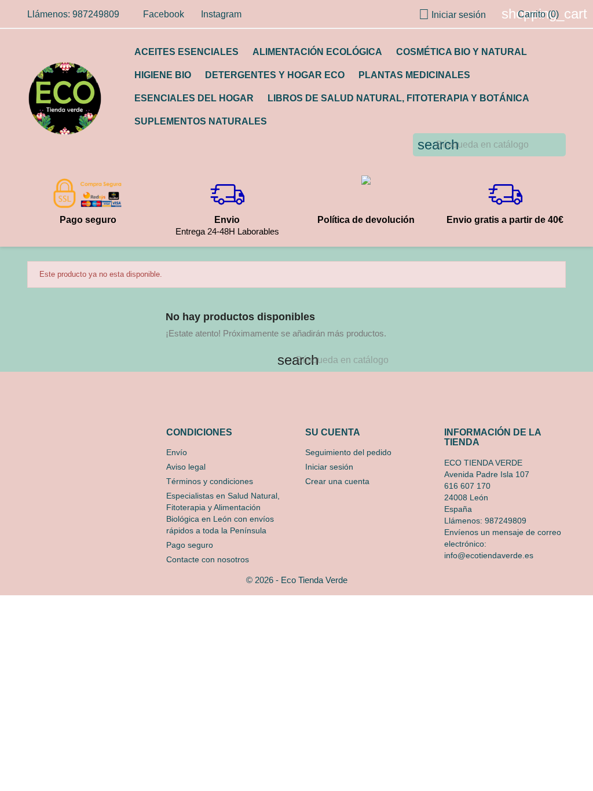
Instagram (221, 14)
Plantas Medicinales (414, 75)
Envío (176, 452)
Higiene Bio (162, 75)
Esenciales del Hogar (194, 98)
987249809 (505, 520)
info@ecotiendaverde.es (488, 555)
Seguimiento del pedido (348, 452)
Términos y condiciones (209, 481)
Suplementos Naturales (200, 121)
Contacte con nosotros (207, 559)
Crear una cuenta (337, 481)
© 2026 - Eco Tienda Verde (296, 580)
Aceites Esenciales (186, 52)
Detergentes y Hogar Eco (275, 75)
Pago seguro (189, 545)
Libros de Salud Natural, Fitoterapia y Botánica (398, 98)
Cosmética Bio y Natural (461, 52)
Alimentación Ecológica (317, 52)
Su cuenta (332, 432)
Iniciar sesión (329, 466)
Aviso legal (186, 466)
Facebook (163, 14)
